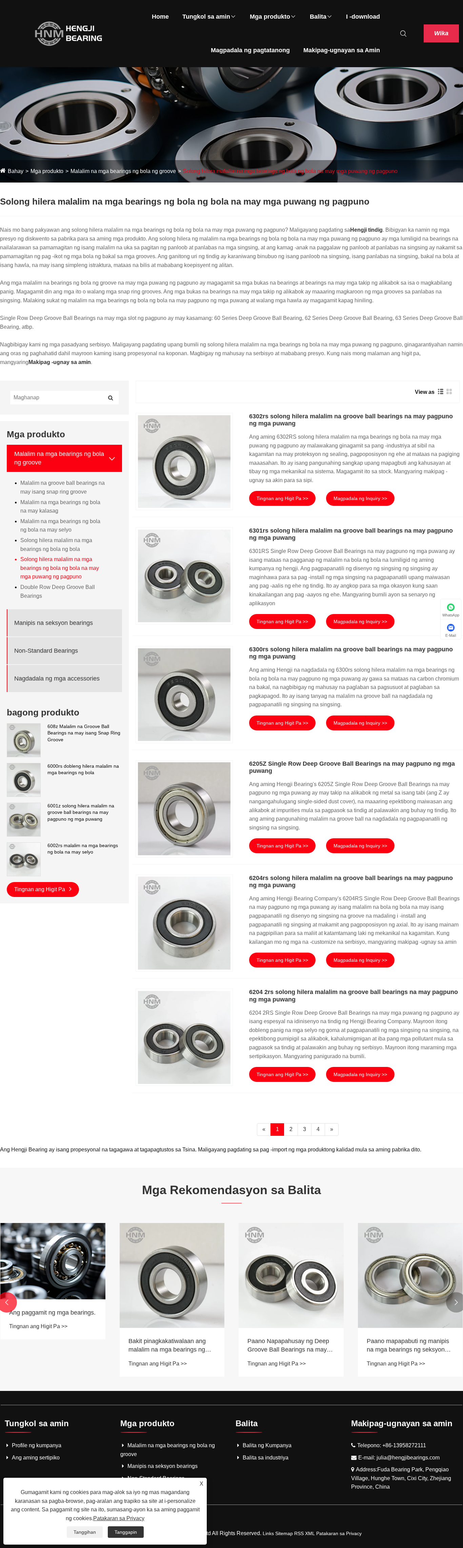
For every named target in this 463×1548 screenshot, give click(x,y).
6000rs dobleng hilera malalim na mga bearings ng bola (83, 769)
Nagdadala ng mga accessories (57, 678)
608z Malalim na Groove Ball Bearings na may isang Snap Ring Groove (83, 733)
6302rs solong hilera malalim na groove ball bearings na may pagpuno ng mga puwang (351, 420)
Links (268, 1533)
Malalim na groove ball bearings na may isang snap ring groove (62, 487)
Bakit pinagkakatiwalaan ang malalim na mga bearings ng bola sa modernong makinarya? (171, 1346)
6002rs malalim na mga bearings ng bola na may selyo (82, 849)
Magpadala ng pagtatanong (250, 50)
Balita (318, 16)
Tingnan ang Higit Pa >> (282, 498)
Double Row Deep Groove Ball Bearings (57, 592)
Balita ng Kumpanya (267, 1445)
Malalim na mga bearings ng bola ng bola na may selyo (60, 525)
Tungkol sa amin (206, 16)
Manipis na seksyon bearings (53, 622)
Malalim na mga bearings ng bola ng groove (123, 171)
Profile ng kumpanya (36, 1445)
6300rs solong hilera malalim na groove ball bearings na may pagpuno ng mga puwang (351, 653)
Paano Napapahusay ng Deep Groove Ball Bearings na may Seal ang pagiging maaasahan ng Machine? (288, 1346)
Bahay (15, 171)
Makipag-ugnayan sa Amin (341, 50)
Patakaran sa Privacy (339, 1533)
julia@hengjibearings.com (408, 1457)
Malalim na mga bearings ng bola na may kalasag (60, 506)
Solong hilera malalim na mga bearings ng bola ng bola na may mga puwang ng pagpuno (290, 171)
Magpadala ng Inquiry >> (360, 498)
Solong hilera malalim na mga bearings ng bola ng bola (56, 545)
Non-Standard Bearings (46, 650)
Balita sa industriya (265, 1457)
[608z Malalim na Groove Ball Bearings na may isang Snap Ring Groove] (23, 740)
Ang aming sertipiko (36, 1457)
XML (310, 1533)
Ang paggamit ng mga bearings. (52, 1312)
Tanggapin (126, 1532)
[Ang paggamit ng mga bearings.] (52, 1261)
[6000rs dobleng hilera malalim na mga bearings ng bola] (23, 779)
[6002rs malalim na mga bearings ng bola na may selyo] (23, 859)
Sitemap (284, 1533)
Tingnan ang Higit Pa (40, 889)
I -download (363, 16)
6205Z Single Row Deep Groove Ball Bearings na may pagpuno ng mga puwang (352, 767)
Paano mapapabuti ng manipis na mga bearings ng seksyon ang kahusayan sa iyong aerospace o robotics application (408, 1346)
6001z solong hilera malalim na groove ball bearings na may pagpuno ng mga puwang (80, 812)
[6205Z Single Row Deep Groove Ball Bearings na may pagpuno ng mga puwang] (184, 809)
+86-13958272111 (404, 1445)
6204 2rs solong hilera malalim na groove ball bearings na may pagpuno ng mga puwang (353, 996)
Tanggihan (85, 1532)
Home (160, 16)
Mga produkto (270, 16)
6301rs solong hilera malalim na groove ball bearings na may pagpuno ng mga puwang (351, 534)
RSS (299, 1533)
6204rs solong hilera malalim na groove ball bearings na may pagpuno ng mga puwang (351, 882)
